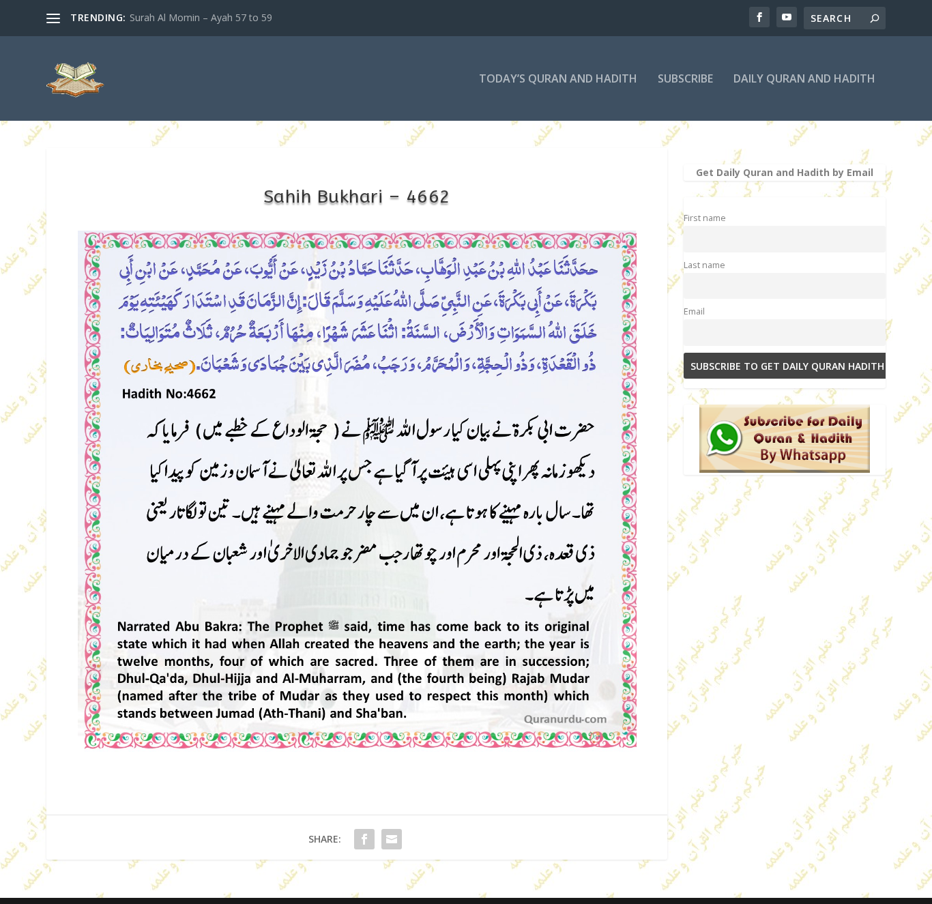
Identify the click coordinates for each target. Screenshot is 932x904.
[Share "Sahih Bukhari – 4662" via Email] (391, 839)
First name (705, 218)
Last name (704, 265)
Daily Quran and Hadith (804, 79)
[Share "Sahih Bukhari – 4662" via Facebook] (364, 839)
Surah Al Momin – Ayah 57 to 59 (201, 17)
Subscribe (685, 79)
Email (694, 311)
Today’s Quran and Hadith (558, 79)
